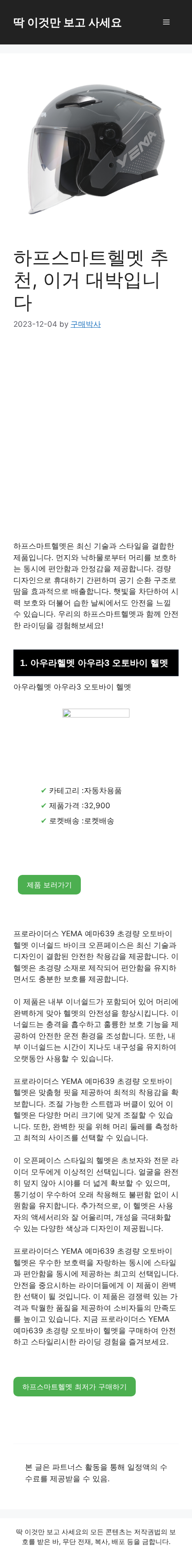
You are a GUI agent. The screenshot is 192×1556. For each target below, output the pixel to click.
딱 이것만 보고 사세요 (67, 22)
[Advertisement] (96, 441)
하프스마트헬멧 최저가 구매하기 (74, 1386)
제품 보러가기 (49, 884)
